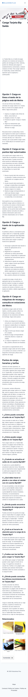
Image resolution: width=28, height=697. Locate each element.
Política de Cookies (13, 688)
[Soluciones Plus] (9, 2)
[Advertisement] (14, 44)
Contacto (4, 688)
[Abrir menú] (25, 3)
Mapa (14, 684)
